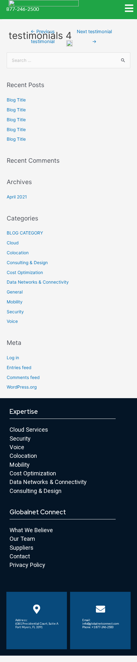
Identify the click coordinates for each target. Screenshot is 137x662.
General (15, 291)
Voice (12, 321)
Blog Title (16, 99)
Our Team (22, 538)
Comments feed (23, 377)
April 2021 (17, 196)
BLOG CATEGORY (25, 232)
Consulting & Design (27, 262)
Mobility (15, 301)
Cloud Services (29, 429)
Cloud (12, 242)
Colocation (18, 252)
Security (15, 311)
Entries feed (19, 367)
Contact (20, 556)
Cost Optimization (25, 272)
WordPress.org (22, 387)
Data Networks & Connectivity (38, 282)
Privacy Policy (27, 565)
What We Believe (31, 530)
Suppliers (21, 547)
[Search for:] (68, 60)
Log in (13, 357)
